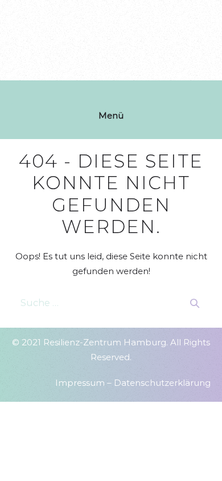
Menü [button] (111, 115)
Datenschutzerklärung (162, 382)
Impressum (80, 382)
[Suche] (194, 303)
